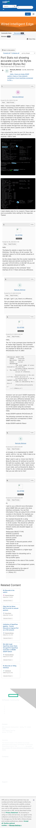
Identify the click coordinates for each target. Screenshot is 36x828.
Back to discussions (9, 50)
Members (5, 36)
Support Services (7, 784)
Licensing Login (6, 795)
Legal (3, 775)
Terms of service (6, 772)
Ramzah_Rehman (18, 97)
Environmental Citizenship (9, 767)
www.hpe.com (21, 746)
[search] (15, 6)
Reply (3, 102)
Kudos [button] (32, 86)
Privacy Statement (12, 812)
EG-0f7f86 (18, 235)
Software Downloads (8, 792)
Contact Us (5, 764)
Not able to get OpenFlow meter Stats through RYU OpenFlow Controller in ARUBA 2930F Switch (10, 647)
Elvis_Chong (8, 613)
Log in (28, 14)
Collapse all (15, 53)
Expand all (6, 53)
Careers (4, 762)
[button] (33, 800)
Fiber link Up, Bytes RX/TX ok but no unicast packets (10, 608)
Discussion (18, 33)
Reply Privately (10, 102)
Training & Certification (8, 790)
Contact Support (7, 787)
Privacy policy (6, 770)
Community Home (6, 33)
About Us (4, 759)
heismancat (8, 670)
